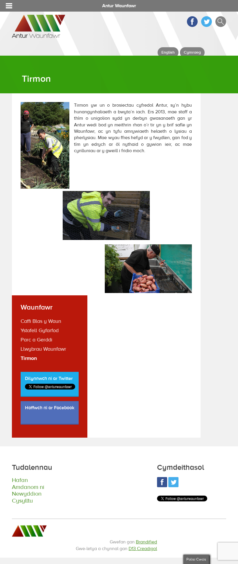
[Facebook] (192, 25)
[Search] (220, 25)
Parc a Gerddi (36, 339)
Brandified (146, 542)
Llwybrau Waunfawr (43, 349)
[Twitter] (206, 25)
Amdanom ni (28, 487)
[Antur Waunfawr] (38, 35)
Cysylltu (22, 500)
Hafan (20, 480)
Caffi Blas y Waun (41, 321)
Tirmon (29, 358)
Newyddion (27, 493)
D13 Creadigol (143, 549)
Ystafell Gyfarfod (40, 330)
